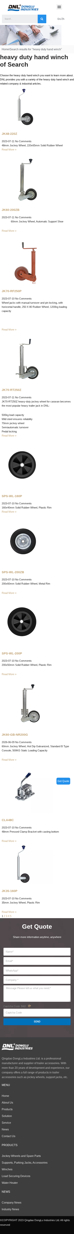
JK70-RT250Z (11, 390)
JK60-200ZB (10, 210)
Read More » (9, 149)
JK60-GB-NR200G (15, 734)
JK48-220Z (9, 133)
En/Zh (61, 18)
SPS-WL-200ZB (13, 572)
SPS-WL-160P (12, 496)
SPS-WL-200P (12, 653)
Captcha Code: (17, 1006)
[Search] (42, 19)
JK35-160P (9, 891)
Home (5, 49)
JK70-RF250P (12, 291)
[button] (59, 7)
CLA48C (8, 820)
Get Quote (63, 781)
